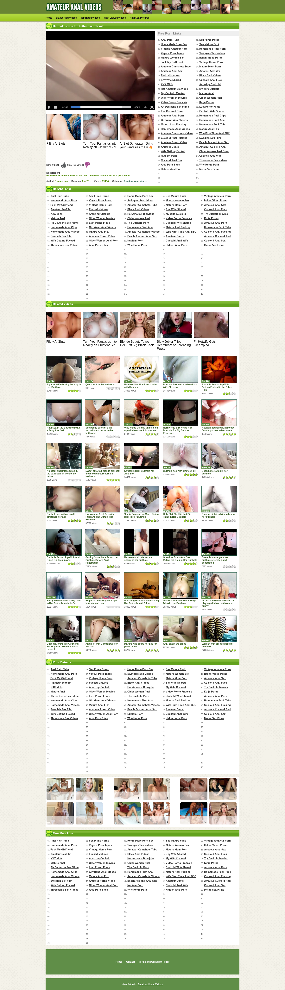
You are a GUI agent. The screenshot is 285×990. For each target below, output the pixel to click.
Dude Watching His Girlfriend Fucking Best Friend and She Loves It (63, 646)
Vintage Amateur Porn (174, 48)
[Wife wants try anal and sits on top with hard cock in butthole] (141, 412)
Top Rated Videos (90, 17)
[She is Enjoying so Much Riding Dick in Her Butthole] (141, 499)
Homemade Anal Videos (175, 129)
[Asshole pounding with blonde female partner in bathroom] (219, 412)
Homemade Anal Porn (212, 48)
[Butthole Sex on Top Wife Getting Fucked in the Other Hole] (219, 369)
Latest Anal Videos (66, 17)
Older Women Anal (210, 97)
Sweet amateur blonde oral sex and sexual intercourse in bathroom (103, 474)
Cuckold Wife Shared (212, 111)
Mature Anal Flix (209, 129)
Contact (130, 962)
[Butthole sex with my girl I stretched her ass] (64, 499)
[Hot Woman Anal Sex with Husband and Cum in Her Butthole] (102, 499)
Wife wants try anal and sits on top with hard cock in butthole (141, 429)
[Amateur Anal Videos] (75, 12)
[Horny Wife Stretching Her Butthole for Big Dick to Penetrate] (180, 412)
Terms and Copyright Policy (154, 962)
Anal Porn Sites (170, 164)
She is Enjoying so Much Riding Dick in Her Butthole (141, 515)
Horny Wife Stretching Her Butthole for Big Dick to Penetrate (177, 430)
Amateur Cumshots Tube (176, 66)
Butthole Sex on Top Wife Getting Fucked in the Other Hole (217, 387)
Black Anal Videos (210, 75)
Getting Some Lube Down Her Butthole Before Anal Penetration (102, 560)
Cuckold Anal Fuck (210, 79)
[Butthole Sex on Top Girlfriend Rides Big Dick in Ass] (64, 542)
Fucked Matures (170, 75)
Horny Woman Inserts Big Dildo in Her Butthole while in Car (64, 602)
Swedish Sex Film (210, 137)
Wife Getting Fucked (173, 151)
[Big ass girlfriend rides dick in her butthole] (219, 499)
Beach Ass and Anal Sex (214, 142)
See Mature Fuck (209, 44)
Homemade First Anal (212, 120)
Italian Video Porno (211, 57)
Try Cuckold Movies (173, 93)
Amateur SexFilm (209, 71)
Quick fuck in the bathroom (100, 384)
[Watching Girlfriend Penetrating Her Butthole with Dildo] (141, 585)
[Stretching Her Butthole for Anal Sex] (141, 456)
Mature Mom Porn (210, 66)
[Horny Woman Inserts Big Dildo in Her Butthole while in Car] (64, 585)
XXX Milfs (167, 84)
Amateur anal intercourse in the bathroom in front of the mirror (62, 474)
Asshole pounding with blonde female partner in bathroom (218, 429)
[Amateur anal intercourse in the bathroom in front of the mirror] (64, 456)
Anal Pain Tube (170, 39)
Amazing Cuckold (210, 84)
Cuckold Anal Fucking (174, 137)
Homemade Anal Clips (212, 115)
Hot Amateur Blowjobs (174, 88)
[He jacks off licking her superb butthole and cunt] (102, 585)
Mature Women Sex (172, 57)
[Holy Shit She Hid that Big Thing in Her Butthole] (180, 499)
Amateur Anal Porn (172, 115)
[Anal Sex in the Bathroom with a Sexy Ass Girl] (64, 412)
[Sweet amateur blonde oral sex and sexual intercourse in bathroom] (102, 456)
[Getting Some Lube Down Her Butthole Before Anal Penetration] (102, 542)
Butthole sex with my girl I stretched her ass (61, 515)
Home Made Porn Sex (174, 44)
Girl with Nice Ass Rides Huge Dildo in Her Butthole (179, 602)
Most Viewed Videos (115, 17)
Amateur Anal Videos (135, 181)
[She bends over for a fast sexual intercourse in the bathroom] (102, 412)
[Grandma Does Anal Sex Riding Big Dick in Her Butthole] (180, 542)
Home (49, 17)
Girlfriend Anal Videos (174, 120)
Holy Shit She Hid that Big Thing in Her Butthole (177, 515)
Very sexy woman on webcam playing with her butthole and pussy (218, 603)
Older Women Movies (174, 97)
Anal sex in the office (174, 643)
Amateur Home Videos (150, 984)
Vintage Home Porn (211, 62)
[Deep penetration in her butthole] (219, 456)
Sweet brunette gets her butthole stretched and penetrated (215, 560)
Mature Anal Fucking (173, 124)
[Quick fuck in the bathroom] (102, 369)
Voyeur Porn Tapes (172, 53)
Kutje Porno (206, 102)
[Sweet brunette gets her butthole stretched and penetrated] (219, 542)
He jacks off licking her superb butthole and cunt (102, 602)
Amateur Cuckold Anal (212, 146)
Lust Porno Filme (209, 106)
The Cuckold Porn (172, 111)
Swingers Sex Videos (212, 53)
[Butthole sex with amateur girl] (180, 456)
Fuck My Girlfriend (172, 62)
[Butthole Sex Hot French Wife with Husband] (141, 369)
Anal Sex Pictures (139, 17)
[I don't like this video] (87, 165)
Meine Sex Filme (209, 169)
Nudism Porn (169, 155)
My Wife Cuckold (209, 88)
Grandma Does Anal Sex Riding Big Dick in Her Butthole (180, 558)
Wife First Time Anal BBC (214, 133)
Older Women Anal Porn (214, 151)
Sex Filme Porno (209, 39)
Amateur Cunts (170, 146)
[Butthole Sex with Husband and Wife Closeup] (180, 369)
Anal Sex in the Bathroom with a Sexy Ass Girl (63, 429)
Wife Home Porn (209, 164)
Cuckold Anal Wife (210, 155)
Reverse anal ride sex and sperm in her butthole (138, 558)
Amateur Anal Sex (171, 71)
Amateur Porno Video (174, 142)
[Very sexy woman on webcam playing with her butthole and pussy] (219, 585)
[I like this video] (63, 165)
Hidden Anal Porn (171, 169)
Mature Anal (206, 93)
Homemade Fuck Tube (212, 124)
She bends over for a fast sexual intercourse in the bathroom (99, 430)
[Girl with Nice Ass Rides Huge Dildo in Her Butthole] (180, 585)
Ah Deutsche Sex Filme (175, 106)
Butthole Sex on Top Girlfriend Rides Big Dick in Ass (63, 558)
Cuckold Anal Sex (171, 160)
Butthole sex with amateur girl (179, 471)
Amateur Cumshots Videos (177, 133)
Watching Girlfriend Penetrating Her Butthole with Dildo (141, 602)
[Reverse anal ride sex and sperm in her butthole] (141, 542)
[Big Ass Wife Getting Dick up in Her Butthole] (64, 369)
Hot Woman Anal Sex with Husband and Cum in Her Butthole (100, 517)
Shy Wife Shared (171, 79)
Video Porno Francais (174, 102)
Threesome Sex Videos (213, 160)
